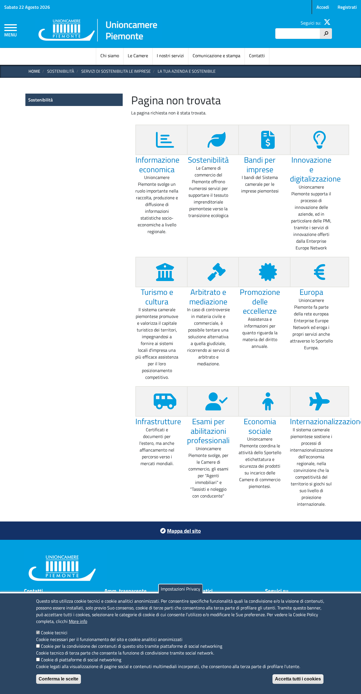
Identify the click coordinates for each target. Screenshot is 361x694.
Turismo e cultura (157, 297)
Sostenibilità (208, 160)
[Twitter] (327, 22)
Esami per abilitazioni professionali (208, 430)
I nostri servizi (170, 55)
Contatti (257, 55)
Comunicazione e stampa (216, 55)
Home (34, 71)
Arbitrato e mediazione (208, 297)
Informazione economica (157, 164)
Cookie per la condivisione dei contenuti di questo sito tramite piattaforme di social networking (131, 646)
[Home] (98, 31)
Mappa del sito (184, 531)
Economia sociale (260, 426)
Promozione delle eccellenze (260, 301)
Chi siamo (109, 55)
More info (78, 621)
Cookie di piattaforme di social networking (81, 659)
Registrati (347, 7)
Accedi (322, 7)
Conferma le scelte (58, 679)
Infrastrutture (158, 421)
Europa (311, 292)
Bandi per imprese (260, 164)
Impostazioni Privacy (180, 588)
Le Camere (138, 55)
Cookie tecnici (54, 632)
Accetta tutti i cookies (298, 679)
